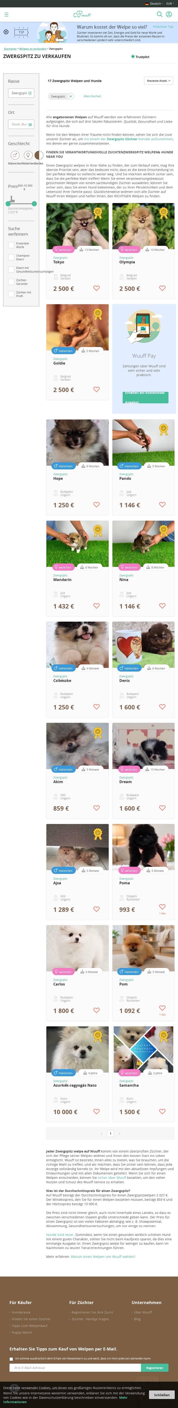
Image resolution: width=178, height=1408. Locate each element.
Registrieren (154, 1368)
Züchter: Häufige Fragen (90, 1319)
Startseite (10, 48)
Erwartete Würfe (22, 245)
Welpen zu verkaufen (32, 48)
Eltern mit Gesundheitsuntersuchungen (35, 269)
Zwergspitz (58, 96)
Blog (137, 1319)
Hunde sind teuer (59, 1234)
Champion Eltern (22, 257)
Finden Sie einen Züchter (31, 1319)
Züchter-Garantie (22, 282)
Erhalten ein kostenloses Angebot (145, 397)
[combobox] (21, 93)
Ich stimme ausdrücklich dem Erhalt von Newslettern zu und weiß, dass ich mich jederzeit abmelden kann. (83, 1358)
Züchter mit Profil (23, 294)
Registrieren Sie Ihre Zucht (92, 1312)
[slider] (8, 203)
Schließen (162, 1395)
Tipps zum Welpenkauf (30, 1325)
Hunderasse (21, 1312)
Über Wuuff (143, 1312)
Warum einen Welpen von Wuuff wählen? (103, 1256)
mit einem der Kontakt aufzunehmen (128, 139)
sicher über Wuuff (112, 1177)
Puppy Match (22, 1332)
